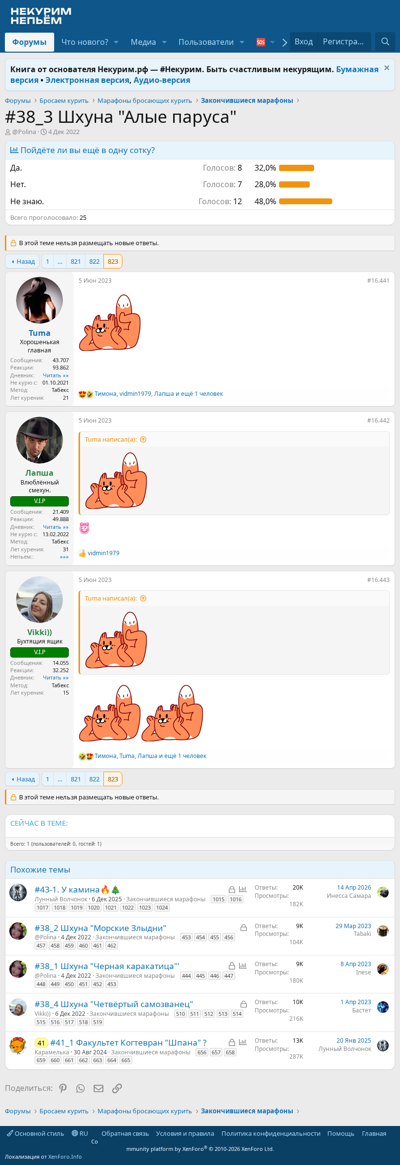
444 (186, 975)
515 (41, 1022)
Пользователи (206, 42)
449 (55, 984)
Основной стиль (38, 1133)
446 (214, 975)
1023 (145, 907)
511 (194, 1013)
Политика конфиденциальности (270, 1133)
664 (111, 1060)
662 (83, 1060)
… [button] (60, 261)
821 (76, 261)
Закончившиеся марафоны (165, 899)
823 (113, 261)
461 (97, 945)
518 (83, 1022)
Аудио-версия (162, 80)
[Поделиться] (360, 282)
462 (111, 945)
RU (83, 1133)
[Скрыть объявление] (385, 69)
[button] (116, 42)
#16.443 (378, 580)
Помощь (341, 1133)
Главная (374, 1133)
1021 (111, 907)
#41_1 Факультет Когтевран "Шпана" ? (128, 1042)
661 (69, 1060)
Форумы (29, 42)
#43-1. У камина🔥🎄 (77, 889)
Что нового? (84, 42)
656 (202, 1052)
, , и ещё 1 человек (159, 394)
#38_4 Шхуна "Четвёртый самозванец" (114, 1004)
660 (55, 1060)
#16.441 (378, 280)
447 (228, 975)
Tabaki (362, 934)
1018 (59, 907)
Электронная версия (87, 80)
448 (41, 984)
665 (125, 1060)
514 (237, 1013)
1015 (218, 899)
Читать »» (56, 375)
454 (200, 937)
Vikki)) (43, 1014)
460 (83, 945)
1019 (76, 907)
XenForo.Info (65, 1156)
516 (55, 1022)
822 (94, 261)
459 (69, 945)
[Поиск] (385, 41)
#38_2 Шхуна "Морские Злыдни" (100, 927)
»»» (64, 556)
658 (230, 1052)
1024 (162, 907)
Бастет (361, 1010)
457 (41, 945)
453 (186, 937)
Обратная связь (125, 1133)
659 (41, 1060)
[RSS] (393, 1133)
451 (83, 984)
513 (223, 1013)
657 (216, 1052)
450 (69, 984)
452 (97, 984)
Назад (26, 261)
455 (214, 937)
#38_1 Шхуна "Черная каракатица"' (107, 965)
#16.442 (378, 420)
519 (97, 1022)
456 (228, 937)
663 (97, 1060)
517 (69, 1022)
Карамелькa (52, 1052)
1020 (94, 907)
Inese (363, 972)
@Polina (24, 131)
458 (55, 945)
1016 (235, 899)
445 (200, 975)
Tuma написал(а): (111, 439)
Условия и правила (185, 1133)
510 (180, 1013)
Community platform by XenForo (182, 1145)
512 (208, 1013)
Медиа (143, 42)
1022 (128, 907)
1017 (42, 907)
